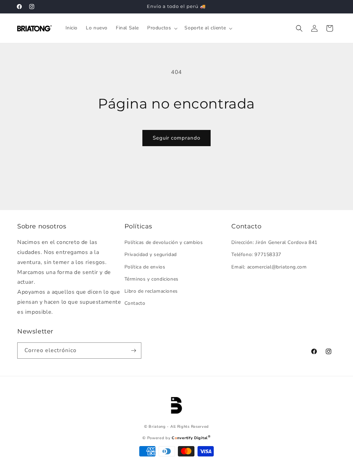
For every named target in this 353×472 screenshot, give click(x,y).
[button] (161, 28)
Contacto (134, 303)
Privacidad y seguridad (150, 254)
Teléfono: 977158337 (256, 254)
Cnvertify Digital (191, 438)
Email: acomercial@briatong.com (268, 267)
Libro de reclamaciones (151, 291)
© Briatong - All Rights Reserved (176, 426)
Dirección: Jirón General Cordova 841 (274, 242)
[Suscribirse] (133, 350)
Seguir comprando (176, 137)
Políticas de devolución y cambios (163, 242)
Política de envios (144, 267)
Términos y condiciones (151, 279)
